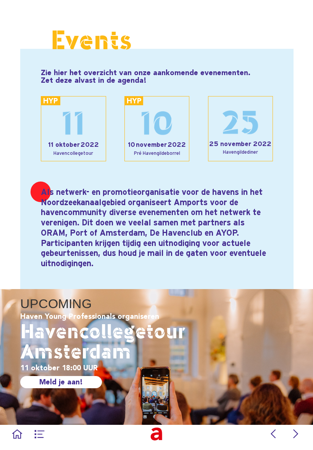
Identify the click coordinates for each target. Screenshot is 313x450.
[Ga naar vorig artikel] (273, 434)
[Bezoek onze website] (156, 434)
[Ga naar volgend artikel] (296, 434)
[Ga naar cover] (17, 434)
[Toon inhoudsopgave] (40, 434)
